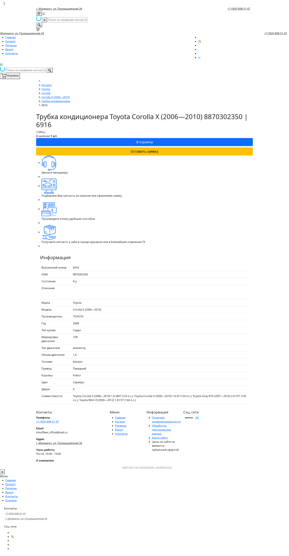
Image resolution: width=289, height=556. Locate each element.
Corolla (46, 93)
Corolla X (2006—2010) (55, 97)
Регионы (11, 45)
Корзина (11, 500)
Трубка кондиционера (55, 101)
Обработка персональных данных (161, 430)
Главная (10, 37)
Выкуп (9, 49)
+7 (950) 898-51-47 (238, 9)
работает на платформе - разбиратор (147, 467)
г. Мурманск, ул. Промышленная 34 (59, 9)
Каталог (10, 41)
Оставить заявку (144, 151)
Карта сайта (160, 438)
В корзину (144, 142)
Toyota (45, 89)
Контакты (11, 53)
